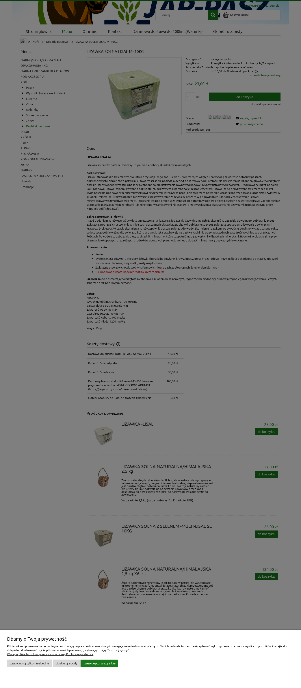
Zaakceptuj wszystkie (99, 663)
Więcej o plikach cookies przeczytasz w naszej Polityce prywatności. (50, 654)
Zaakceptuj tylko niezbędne (29, 663)
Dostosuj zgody (67, 663)
